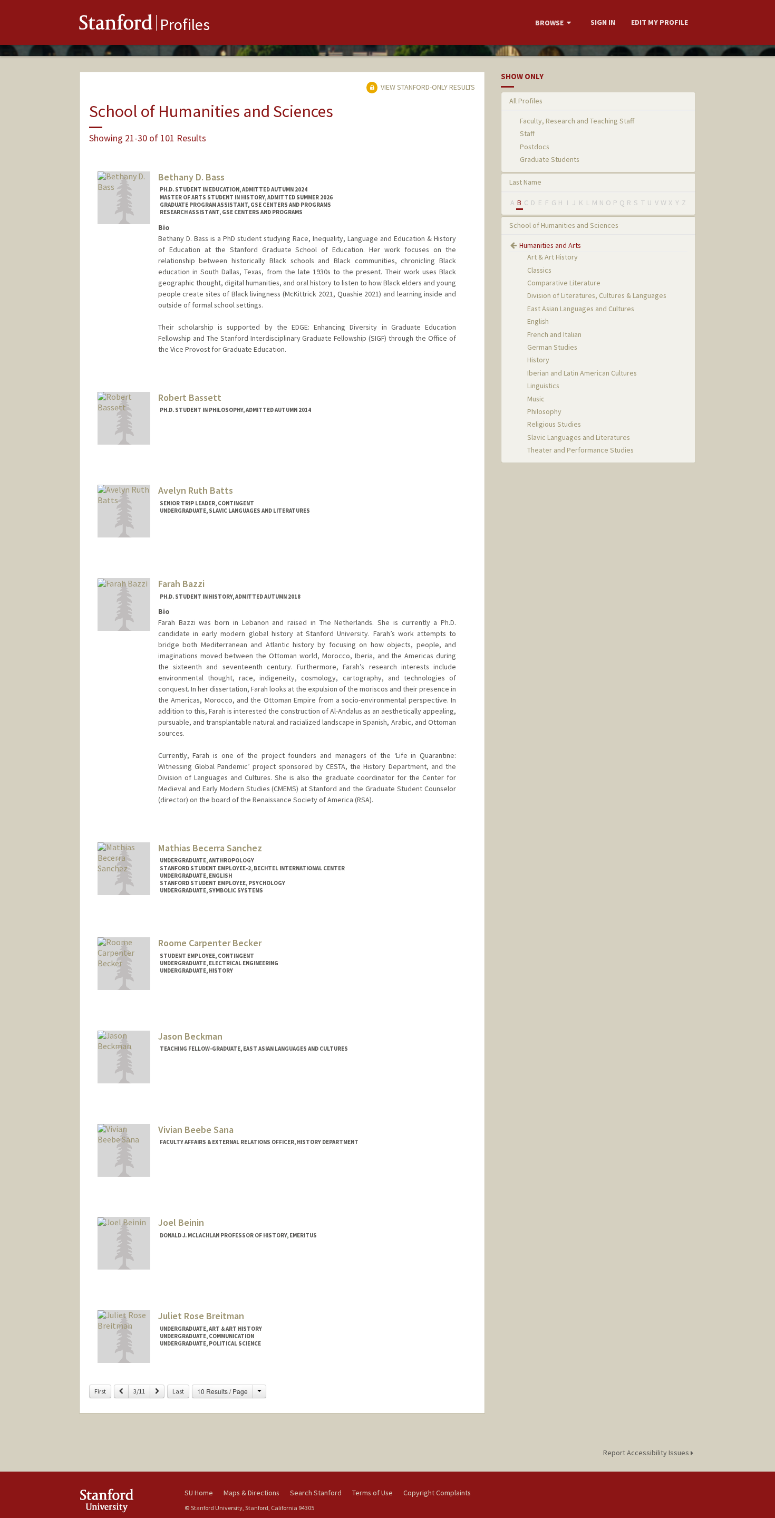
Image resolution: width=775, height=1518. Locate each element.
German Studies (552, 347)
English (538, 321)
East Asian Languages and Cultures (580, 308)
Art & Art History (552, 257)
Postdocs (534, 146)
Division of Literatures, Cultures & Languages (596, 295)
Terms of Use (372, 1492)
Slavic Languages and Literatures (578, 437)
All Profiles (525, 100)
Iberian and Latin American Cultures (582, 373)
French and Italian (554, 334)
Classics (539, 270)
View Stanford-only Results (427, 87)
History (538, 359)
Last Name (525, 182)
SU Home (199, 1492)
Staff (527, 133)
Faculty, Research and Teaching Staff (577, 121)
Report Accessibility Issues (647, 1452)
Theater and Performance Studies (580, 450)
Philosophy (544, 411)
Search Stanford (316, 1492)
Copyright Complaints (437, 1492)
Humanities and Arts (550, 245)
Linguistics (543, 385)
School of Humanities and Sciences (563, 225)
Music (536, 398)
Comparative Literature (563, 282)
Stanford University (124, 1500)
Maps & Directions (251, 1492)
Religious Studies (554, 424)
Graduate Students (549, 159)
